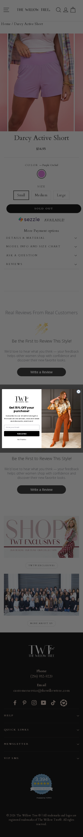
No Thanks (22, 439)
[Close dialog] (78, 391)
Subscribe (22, 433)
